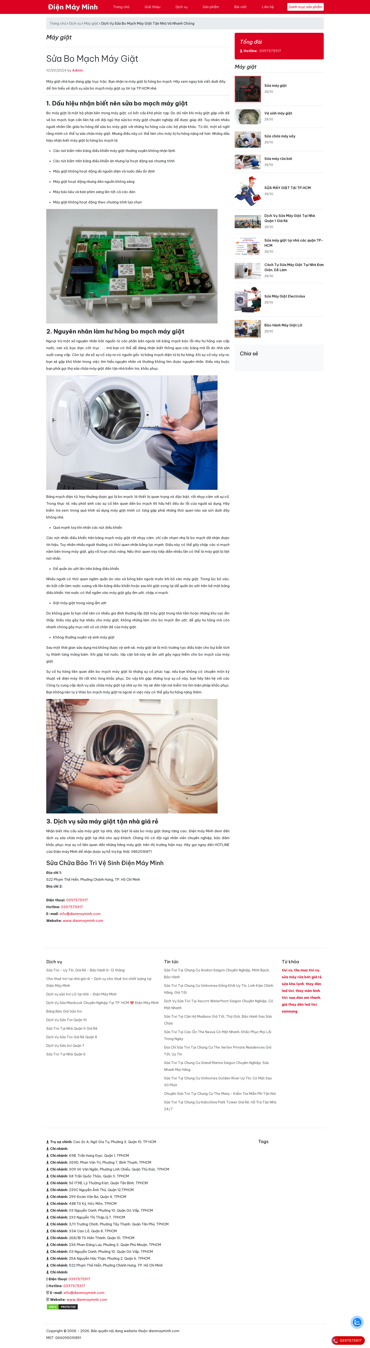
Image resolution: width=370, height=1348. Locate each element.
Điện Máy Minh (73, 7)
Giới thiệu (152, 7)
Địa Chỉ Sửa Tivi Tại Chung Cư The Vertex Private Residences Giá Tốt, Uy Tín (217, 1050)
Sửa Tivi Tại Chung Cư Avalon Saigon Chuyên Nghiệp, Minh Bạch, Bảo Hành (217, 973)
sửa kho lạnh (293, 984)
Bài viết (240, 7)
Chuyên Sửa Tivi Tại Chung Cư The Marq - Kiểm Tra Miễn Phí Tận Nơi (220, 1093)
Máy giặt (91, 23)
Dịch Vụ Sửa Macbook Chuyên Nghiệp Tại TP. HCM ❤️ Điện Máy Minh (102, 1003)
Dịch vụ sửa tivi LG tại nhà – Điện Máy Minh (81, 994)
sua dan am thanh (304, 997)
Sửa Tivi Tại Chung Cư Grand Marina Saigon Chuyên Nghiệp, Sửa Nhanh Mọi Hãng (216, 1066)
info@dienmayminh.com (80, 914)
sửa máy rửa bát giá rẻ (302, 977)
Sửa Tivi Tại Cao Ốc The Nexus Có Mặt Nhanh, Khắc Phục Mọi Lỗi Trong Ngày (217, 1035)
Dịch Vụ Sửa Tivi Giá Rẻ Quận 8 (71, 1037)
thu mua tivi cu (306, 970)
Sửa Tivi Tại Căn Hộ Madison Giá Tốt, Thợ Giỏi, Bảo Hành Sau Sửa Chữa (218, 1019)
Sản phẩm (211, 7)
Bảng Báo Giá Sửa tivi (64, 1011)
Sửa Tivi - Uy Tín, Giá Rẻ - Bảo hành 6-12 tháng (85, 970)
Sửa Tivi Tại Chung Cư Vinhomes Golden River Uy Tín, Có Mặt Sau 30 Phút (218, 1081)
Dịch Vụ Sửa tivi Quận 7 (65, 1045)
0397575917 (77, 900)
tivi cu (287, 970)
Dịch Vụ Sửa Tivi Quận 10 (66, 1020)
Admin (77, 70)
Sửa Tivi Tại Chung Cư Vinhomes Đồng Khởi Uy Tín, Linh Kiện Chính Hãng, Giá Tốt (218, 989)
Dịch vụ (182, 7)
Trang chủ (121, 7)
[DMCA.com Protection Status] (62, 1306)
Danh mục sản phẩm (305, 7)
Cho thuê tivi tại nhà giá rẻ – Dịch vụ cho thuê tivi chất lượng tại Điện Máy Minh (98, 982)
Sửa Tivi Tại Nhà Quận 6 (66, 1054)
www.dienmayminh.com (83, 920)
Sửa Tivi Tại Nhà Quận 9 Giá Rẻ (71, 1028)
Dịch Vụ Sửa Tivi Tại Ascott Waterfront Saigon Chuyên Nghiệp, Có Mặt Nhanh (218, 1004)
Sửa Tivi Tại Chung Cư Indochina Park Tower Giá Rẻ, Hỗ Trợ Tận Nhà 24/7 (220, 1105)
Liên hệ (268, 7)
